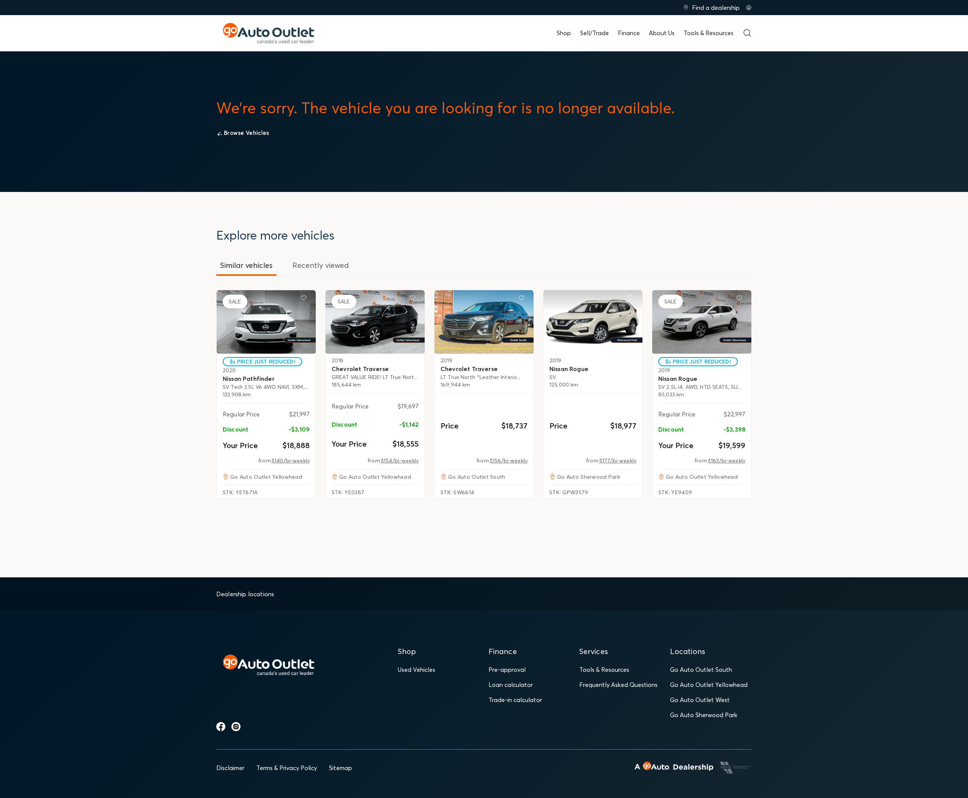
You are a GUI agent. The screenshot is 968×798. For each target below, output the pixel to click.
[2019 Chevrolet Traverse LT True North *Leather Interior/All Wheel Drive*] (484, 322)
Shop (564, 33)
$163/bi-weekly (726, 460)
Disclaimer (230, 768)
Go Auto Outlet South (701, 669)
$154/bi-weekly (400, 460)
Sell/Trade (594, 33)
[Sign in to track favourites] (305, 299)
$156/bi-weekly (508, 460)
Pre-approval (507, 669)
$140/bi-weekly (290, 460)
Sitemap (340, 768)
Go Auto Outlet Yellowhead (709, 684)
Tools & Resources (709, 33)
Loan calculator (511, 684)
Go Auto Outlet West (700, 700)
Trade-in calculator (515, 700)
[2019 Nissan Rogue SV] (592, 322)
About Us (662, 33)
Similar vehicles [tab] (246, 265)
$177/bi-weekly (617, 460)
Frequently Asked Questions (618, 684)
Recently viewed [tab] (320, 265)
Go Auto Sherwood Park (703, 715)
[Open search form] (747, 32)
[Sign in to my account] (749, 8)
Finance (629, 33)
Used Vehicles (416, 669)
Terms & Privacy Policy (286, 768)
